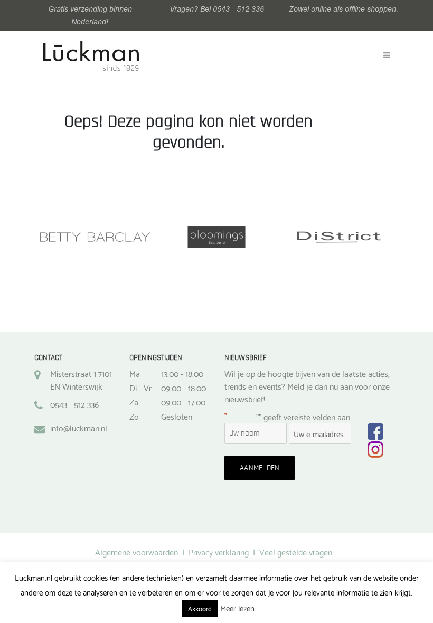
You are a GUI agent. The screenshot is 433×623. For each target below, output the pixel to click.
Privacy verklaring (219, 551)
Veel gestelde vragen (295, 551)
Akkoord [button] (200, 608)
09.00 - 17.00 (183, 401)
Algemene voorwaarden (136, 551)
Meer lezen (237, 608)
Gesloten (176, 416)
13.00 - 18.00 (182, 373)
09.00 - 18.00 (183, 387)
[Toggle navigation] (386, 55)
